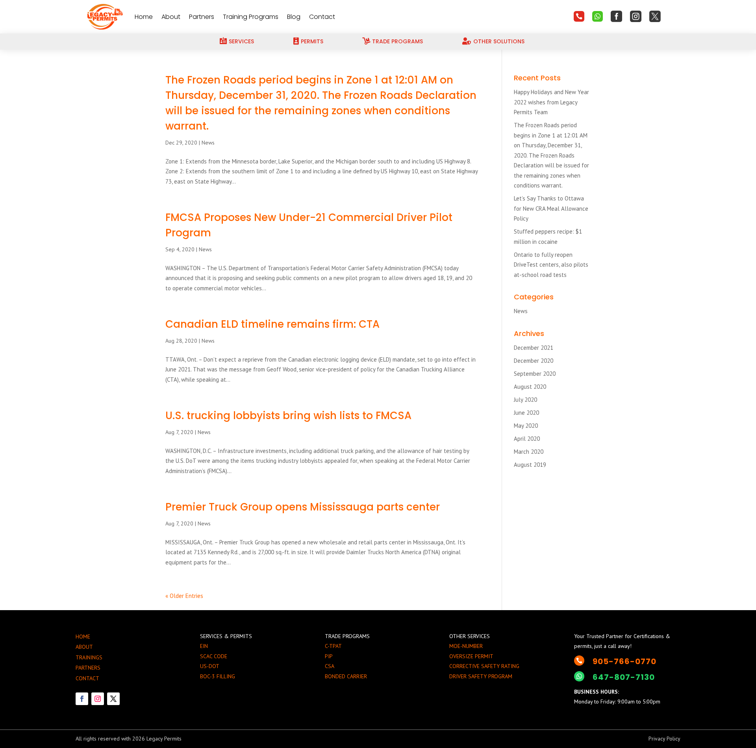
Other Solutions (498, 41)
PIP (329, 656)
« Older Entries (184, 596)
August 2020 (530, 386)
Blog (293, 16)
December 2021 (533, 347)
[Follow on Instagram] (97, 698)
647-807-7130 (624, 677)
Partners (201, 16)
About (170, 16)
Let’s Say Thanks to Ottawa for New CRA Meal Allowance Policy (551, 208)
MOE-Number (466, 646)
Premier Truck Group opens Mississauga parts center (302, 507)
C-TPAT (333, 646)
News (208, 142)
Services (241, 41)
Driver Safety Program (480, 676)
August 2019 (530, 464)
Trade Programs (397, 41)
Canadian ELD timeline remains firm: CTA (272, 324)
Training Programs (250, 16)
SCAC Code (213, 656)
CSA (329, 666)
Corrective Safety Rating (484, 666)
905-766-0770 (624, 661)
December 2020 (533, 360)
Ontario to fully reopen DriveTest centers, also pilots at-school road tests (551, 264)
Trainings (89, 657)
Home (144, 16)
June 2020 (526, 412)
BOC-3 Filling (217, 676)
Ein (204, 646)
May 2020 (526, 425)
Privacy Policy (664, 738)
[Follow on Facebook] (82, 698)
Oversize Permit (471, 656)
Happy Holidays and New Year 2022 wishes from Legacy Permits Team (551, 102)
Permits (312, 41)
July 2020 (525, 399)
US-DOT (209, 666)
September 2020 (535, 373)
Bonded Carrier (346, 676)
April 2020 (527, 438)
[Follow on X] (113, 698)
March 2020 (528, 451)
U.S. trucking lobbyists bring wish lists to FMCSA (288, 415)
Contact (322, 16)
